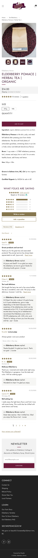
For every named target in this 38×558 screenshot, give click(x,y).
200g (5, 109)
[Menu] (3, 6)
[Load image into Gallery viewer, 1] (8, 62)
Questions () (19, 227)
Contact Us (5, 485)
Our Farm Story (7, 509)
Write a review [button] (19, 214)
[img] (7, 239)
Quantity (7, 113)
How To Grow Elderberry (10, 516)
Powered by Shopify (19, 553)
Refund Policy (6, 491)
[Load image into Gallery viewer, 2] (15, 62)
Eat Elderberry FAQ (8, 519)
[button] (7, 97)
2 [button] (16, 425)
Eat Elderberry (13, 17)
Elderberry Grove (7, 70)
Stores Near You (7, 495)
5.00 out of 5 (24, 192)
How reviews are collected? (11, 431)
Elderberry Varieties (8, 513)
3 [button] (19, 425)
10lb (13, 109)
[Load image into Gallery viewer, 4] (30, 62)
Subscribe (19, 466)
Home (3, 17)
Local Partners (6, 498)
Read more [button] (28, 255)
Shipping (4, 92)
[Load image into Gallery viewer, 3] (22, 62)
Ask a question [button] (19, 219)
